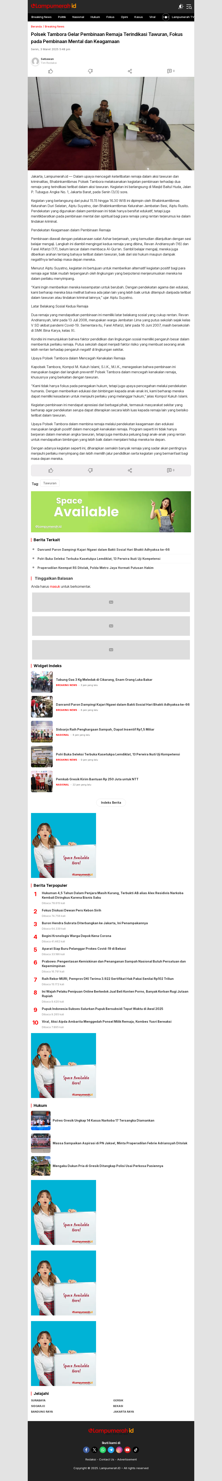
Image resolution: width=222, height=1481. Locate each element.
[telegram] (111, 1450)
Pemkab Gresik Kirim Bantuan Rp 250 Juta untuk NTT (97, 779)
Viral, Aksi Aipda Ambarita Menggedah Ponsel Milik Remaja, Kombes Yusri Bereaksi (106, 1021)
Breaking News (54, 26)
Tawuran (50, 483)
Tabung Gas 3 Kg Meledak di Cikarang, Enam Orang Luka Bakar (104, 679)
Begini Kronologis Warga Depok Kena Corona (76, 936)
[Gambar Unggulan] (111, 123)
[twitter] (94, 1450)
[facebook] (86, 1450)
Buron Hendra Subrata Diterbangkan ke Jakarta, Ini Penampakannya (95, 923)
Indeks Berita (111, 802)
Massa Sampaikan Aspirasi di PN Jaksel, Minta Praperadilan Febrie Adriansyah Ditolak (120, 1143)
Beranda (36, 26)
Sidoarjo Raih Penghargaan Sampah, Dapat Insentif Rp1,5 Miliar (105, 729)
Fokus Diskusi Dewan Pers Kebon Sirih (71, 910)
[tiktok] (135, 1450)
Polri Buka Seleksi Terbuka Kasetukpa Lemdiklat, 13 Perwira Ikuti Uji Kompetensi (99, 558)
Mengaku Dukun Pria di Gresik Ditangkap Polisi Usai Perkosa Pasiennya (108, 1166)
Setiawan (47, 59)
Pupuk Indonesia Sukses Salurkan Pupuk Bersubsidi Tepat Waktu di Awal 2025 (102, 1009)
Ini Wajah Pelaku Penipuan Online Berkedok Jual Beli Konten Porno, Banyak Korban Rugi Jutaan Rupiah (115, 994)
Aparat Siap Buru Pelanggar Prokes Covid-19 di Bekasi (84, 948)
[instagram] (119, 1450)
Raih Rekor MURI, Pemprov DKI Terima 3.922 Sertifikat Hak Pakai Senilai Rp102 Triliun (108, 978)
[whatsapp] (103, 1450)
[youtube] (127, 1450)
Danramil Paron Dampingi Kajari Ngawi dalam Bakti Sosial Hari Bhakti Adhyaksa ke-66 (104, 549)
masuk (55, 586)
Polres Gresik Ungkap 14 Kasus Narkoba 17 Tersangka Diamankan (103, 1120)
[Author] (35, 61)
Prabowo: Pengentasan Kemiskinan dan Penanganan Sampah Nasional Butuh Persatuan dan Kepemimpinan (114, 963)
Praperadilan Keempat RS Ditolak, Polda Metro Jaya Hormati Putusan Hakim (95, 568)
